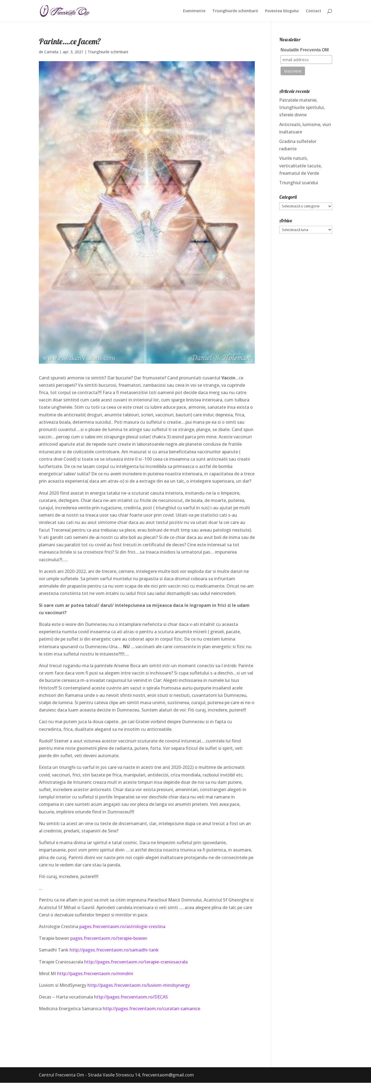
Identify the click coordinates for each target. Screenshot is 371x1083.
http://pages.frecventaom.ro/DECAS (131, 997)
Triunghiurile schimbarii (235, 11)
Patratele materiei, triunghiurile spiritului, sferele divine (302, 107)
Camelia (51, 51)
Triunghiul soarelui (298, 183)
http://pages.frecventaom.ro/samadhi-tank (114, 950)
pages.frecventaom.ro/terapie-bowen (108, 938)
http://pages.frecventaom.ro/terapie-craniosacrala (135, 962)
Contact (313, 11)
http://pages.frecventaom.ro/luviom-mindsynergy (138, 985)
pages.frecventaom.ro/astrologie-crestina (122, 926)
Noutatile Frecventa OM (305, 50)
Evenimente (194, 11)
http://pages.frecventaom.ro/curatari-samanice (151, 1009)
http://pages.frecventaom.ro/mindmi (95, 973)
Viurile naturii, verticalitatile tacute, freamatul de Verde (300, 165)
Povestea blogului (282, 11)
